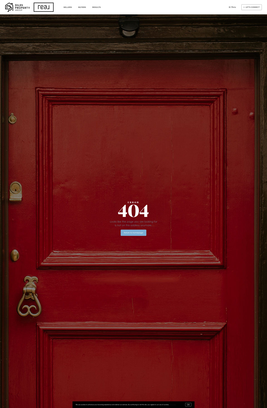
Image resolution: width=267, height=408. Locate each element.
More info (172, 404)
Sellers (68, 7)
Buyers (82, 7)
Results (96, 7)
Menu (233, 7)
